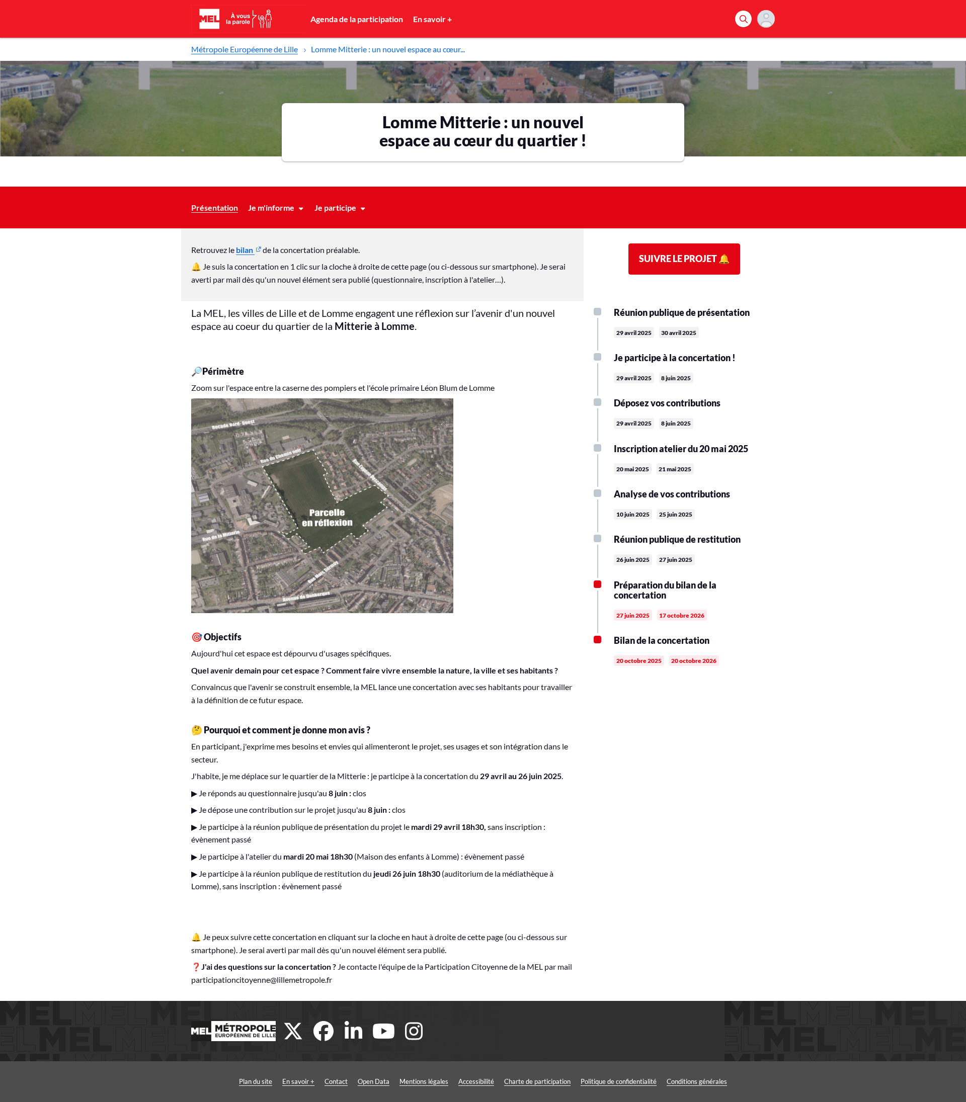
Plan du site (255, 1081)
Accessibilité (476, 1081)
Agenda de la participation (356, 19)
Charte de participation (537, 1081)
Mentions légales (423, 1081)
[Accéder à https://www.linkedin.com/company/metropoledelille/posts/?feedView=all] (353, 1031)
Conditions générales (697, 1081)
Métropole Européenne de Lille (244, 49)
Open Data (373, 1081)
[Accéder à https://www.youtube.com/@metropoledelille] (383, 1031)
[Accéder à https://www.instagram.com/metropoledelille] (414, 1031)
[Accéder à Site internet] (233, 1031)
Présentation (214, 207)
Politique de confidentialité (619, 1081)
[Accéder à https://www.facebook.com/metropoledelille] (323, 1031)
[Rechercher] (743, 19)
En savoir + (432, 19)
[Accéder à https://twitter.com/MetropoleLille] (293, 1031)
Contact (336, 1081)
